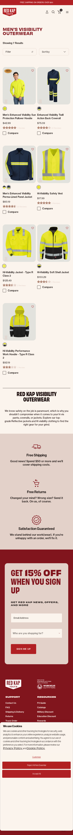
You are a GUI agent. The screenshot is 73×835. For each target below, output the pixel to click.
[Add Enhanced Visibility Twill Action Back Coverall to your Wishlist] (66, 70)
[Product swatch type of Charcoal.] (4, 187)
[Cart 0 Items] (59, 12)
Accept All (36, 773)
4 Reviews (55, 203)
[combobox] (36, 633)
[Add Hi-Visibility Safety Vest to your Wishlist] (66, 149)
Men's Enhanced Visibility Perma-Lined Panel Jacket (17, 195)
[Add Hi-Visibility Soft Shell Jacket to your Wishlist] (66, 227)
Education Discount (46, 716)
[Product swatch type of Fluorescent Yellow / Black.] (39, 266)
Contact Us (10, 703)
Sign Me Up (23, 648)
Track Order (11, 720)
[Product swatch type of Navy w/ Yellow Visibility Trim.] (39, 109)
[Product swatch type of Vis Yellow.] (5, 109)
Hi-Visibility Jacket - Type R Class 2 (18, 274)
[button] (47, 12)
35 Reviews (22, 206)
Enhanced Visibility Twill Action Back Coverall (50, 116)
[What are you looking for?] (53, 12)
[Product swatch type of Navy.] (9, 188)
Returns (9, 716)
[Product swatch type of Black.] (5, 345)
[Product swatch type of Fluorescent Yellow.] (38, 187)
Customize (36, 757)
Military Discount (45, 712)
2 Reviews (21, 285)
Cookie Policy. (36, 748)
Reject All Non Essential (36, 765)
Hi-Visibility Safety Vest (50, 193)
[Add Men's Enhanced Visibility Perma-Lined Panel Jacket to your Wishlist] (32, 149)
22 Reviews (56, 128)
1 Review (21, 128)
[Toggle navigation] (67, 12)
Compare (13, 133)
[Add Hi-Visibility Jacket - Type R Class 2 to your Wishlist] (32, 227)
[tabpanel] (36, 213)
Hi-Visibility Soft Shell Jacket (53, 272)
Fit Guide (41, 703)
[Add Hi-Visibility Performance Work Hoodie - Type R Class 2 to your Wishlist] (32, 306)
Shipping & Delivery (14, 712)
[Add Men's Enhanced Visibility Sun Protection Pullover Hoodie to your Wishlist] (32, 70)
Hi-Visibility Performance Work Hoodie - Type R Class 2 (18, 354)
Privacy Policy (13, 748)
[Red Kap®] (9, 12)
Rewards (41, 720)
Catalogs (41, 707)
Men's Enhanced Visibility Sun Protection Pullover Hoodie (19, 116)
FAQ (7, 707)
